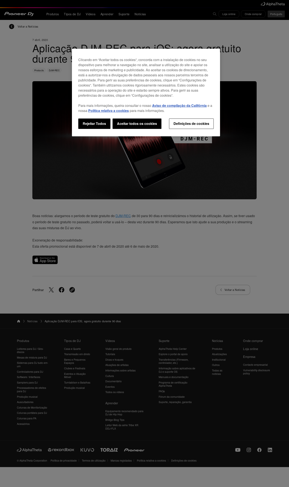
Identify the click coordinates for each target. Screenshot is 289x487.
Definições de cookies (191, 123)
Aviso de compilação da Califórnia (179, 105)
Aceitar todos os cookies (137, 123)
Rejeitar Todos (94, 123)
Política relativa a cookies (108, 110)
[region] (146, 92)
